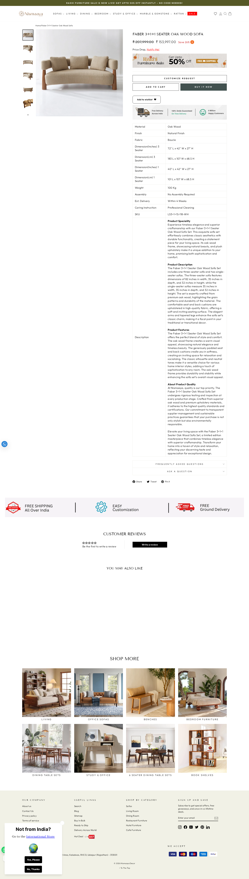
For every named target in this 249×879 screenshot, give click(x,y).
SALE (192, 13)
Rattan (179, 13)
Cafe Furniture (133, 830)
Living (71, 13)
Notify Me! (153, 49)
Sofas (58, 13)
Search (77, 806)
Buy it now (204, 87)
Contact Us (28, 811)
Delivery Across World (85, 830)
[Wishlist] (215, 14)
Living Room (132, 811)
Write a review (150, 544)
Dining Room (132, 815)
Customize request (179, 78)
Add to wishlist (145, 99)
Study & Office (124, 13)
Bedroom (102, 13)
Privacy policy (29, 815)
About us (26, 806)
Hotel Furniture (133, 825)
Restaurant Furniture (136, 820)
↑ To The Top (124, 868)
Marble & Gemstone (155, 13)
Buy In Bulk (79, 820)
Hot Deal (78, 836)
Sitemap (78, 815)
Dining (85, 13)
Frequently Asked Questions (180, 464)
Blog (76, 811)
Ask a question (179, 471)
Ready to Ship (81, 825)
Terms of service (30, 820)
